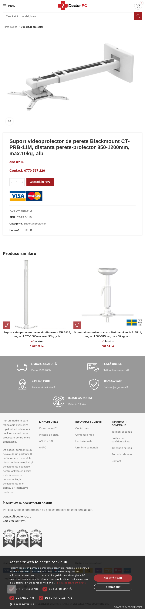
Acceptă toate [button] (113, 578)
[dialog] (72, 582)
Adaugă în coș (40, 182)
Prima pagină (10, 26)
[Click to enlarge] (9, 121)
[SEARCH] (138, 16)
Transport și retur (122, 447)
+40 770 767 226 (14, 521)
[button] (49, 604)
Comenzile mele (85, 434)
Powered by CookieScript (128, 607)
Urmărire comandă (86, 447)
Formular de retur (122, 454)
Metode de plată (49, 434)
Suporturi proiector (32, 26)
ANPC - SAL (46, 441)
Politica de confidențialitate (121, 440)
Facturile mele (83, 441)
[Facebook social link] (22, 230)
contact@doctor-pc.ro (17, 516)
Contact (116, 460)
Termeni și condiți (122, 431)
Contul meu (82, 428)
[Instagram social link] (26, 230)
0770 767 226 (34, 170)
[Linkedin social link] (31, 230)
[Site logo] (72, 5)
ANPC (42, 447)
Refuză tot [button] (113, 587)
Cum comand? (48, 428)
